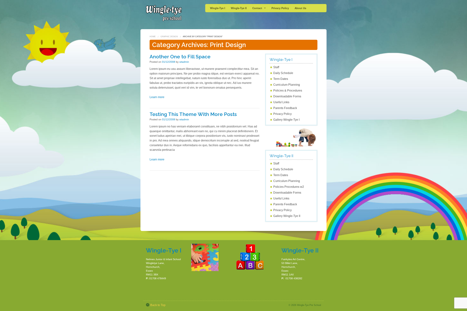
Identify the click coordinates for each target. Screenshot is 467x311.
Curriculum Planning (286, 84)
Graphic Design (169, 37)
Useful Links (281, 102)
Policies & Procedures (287, 90)
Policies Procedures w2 (288, 186)
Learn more (157, 97)
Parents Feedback (285, 108)
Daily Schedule (283, 73)
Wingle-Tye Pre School (309, 305)
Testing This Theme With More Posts (193, 114)
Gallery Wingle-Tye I (286, 119)
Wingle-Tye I (217, 8)
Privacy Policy (280, 8)
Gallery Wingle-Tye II (286, 215)
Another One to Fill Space (180, 56)
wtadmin (184, 61)
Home (153, 36)
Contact (257, 8)
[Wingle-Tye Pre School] (163, 13)
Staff (276, 67)
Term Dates (280, 78)
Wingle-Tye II (239, 8)
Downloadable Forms (287, 96)
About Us (300, 8)
